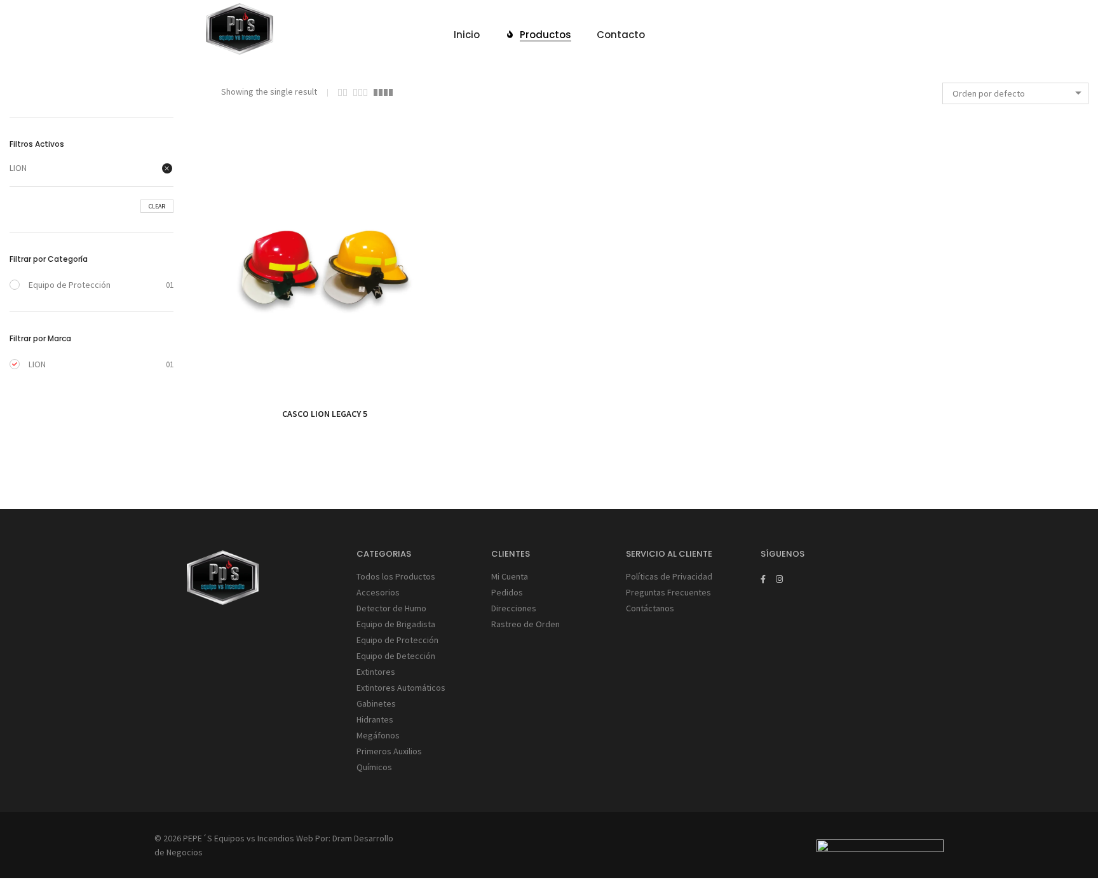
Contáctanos (650, 608)
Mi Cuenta (509, 576)
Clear (157, 206)
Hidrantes (374, 719)
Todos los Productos (395, 576)
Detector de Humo (391, 608)
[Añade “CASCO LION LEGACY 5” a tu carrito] (296, 371)
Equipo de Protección (70, 284)
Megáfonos (378, 735)
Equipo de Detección (395, 656)
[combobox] (1015, 93)
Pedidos (507, 592)
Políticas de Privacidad (669, 576)
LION (18, 167)
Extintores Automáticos (400, 687)
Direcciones (513, 608)
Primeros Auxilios (389, 751)
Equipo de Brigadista (395, 624)
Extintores (375, 671)
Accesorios (378, 592)
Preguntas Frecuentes (668, 592)
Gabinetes (376, 703)
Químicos (374, 767)
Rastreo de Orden (525, 624)
